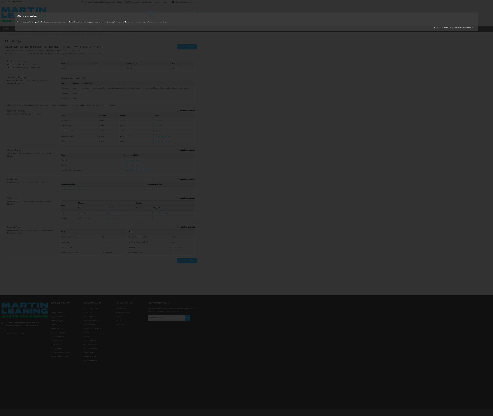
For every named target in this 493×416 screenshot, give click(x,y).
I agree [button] (434, 27)
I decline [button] (444, 27)
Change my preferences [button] (462, 27)
